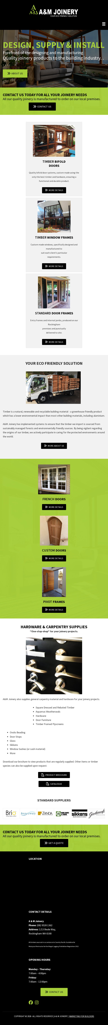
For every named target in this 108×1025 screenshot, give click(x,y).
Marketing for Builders (81, 1016)
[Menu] (103, 24)
